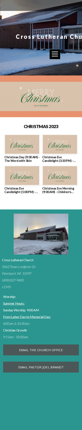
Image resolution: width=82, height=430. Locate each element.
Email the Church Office (41, 350)
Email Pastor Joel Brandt (41, 367)
